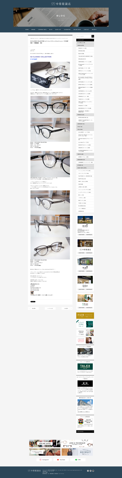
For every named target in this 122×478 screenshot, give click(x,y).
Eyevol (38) (81, 53)
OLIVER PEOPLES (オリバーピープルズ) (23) (85, 151)
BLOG (50, 29)
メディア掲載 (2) (81, 208)
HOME (27, 29)
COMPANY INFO (42, 29)
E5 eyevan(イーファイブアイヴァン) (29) (85, 65)
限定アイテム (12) (82, 200)
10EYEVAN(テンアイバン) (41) (84, 61)
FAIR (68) (80, 184)
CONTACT (86, 29)
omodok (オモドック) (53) (84, 93)
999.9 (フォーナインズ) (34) (84, 70)
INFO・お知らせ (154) (83, 181)
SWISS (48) (80, 154)
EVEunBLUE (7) (82, 58)
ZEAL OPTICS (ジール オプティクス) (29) (85, 102)
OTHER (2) (80, 165)
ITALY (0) (80, 126)
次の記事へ (66, 308)
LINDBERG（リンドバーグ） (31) (85, 162)
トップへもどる (50, 308)
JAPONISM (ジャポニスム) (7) (85, 91)
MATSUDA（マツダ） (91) (84, 68)
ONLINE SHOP (77, 29)
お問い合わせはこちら (34, 283)
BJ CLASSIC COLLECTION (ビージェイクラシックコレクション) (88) (85, 78)
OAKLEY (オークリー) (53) (84, 147)
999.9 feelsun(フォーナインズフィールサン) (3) (85, 74)
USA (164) (80, 129)
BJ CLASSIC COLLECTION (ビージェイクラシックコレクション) (56, 38)
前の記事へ (34, 308)
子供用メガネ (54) (82, 203)
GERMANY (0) (81, 123)
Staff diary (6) (82, 178)
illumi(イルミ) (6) (82, 48)
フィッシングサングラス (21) (84, 170)
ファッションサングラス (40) (84, 189)
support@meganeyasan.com (76, 470)
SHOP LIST (58, 29)
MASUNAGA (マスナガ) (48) (84, 108)
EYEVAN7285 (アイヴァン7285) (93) (85, 88)
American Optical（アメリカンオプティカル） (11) (85, 135)
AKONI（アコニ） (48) (83, 156)
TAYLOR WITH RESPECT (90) (85, 56)
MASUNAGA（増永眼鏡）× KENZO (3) (84, 111)
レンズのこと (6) (81, 42)
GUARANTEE (67, 29)
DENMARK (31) (81, 159)
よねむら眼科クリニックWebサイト (84, 411)
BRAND (33, 29)
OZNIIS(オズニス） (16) (83, 96)
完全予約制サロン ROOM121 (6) (85, 176)
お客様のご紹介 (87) (82, 186)
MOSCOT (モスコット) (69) (84, 144)
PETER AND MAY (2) (83, 117)
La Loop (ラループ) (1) (83, 142)
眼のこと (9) (81, 194)
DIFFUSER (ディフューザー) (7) (85, 81)
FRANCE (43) (81, 114)
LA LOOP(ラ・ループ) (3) (84, 132)
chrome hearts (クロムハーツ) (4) (85, 139)
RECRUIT (94, 29)
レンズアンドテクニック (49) (84, 192)
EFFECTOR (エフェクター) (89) (85, 84)
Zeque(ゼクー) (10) (82, 105)
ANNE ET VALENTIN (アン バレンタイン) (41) (85, 121)
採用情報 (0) (81, 211)
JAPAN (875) (81, 45)
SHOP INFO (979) (82, 167)
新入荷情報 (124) (82, 205)
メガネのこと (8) (81, 197)
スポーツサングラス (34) (83, 173)
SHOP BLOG (89, 234)
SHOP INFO (42, 38)
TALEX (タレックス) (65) (83, 99)
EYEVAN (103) (81, 50)
